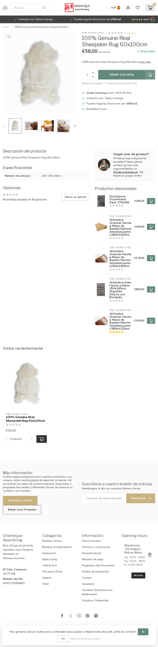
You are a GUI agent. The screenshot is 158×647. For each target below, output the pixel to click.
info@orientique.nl (125, 172)
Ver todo (138, 575)
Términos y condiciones (96, 547)
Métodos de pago (92, 559)
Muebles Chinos (52, 541)
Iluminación (49, 553)
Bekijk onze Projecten (22, 509)
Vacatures (88, 584)
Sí (143, 632)
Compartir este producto (120, 83)
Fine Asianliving (93, 33)
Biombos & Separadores (57, 547)
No (63, 638)
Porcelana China (52, 571)
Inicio (6, 27)
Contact (87, 578)
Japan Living (49, 559)
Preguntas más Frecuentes (98, 565)
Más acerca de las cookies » (86, 638)
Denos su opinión (75, 197)
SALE (45, 584)
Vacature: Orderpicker (95, 600)
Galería (46, 578)
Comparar (16, 438)
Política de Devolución (95, 571)
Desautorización (92, 553)
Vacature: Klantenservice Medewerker (97, 592)
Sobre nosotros (91, 541)
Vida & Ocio (49, 565)
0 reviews (129, 33)
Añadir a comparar (92, 83)
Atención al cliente (20, 500)
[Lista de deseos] (138, 8)
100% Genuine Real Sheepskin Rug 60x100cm (41, 27)
